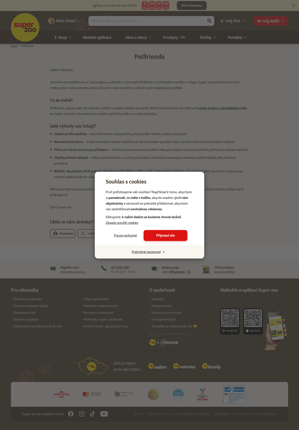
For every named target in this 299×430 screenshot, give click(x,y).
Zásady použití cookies (122, 223)
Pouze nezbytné (125, 235)
